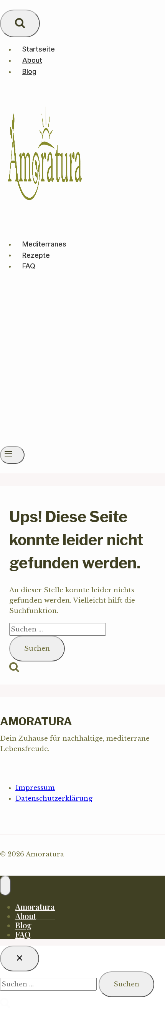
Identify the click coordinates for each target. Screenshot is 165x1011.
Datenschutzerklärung (53, 798)
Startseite (38, 49)
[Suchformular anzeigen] (20, 23)
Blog (29, 71)
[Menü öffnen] (12, 455)
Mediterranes (44, 244)
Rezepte (36, 255)
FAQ (28, 266)
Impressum (35, 788)
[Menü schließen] (5, 886)
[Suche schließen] (19, 958)
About (32, 60)
